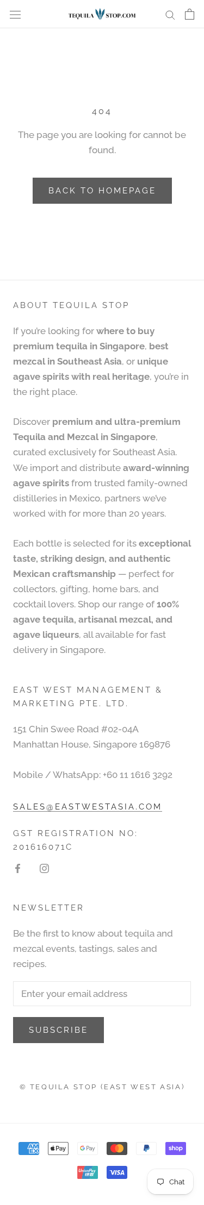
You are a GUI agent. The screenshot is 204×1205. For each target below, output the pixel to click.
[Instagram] (44, 867)
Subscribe (58, 1030)
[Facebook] (17, 867)
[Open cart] (189, 14)
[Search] (170, 14)
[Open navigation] (15, 13)
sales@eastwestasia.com (87, 807)
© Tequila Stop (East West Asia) (102, 1087)
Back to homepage (102, 191)
